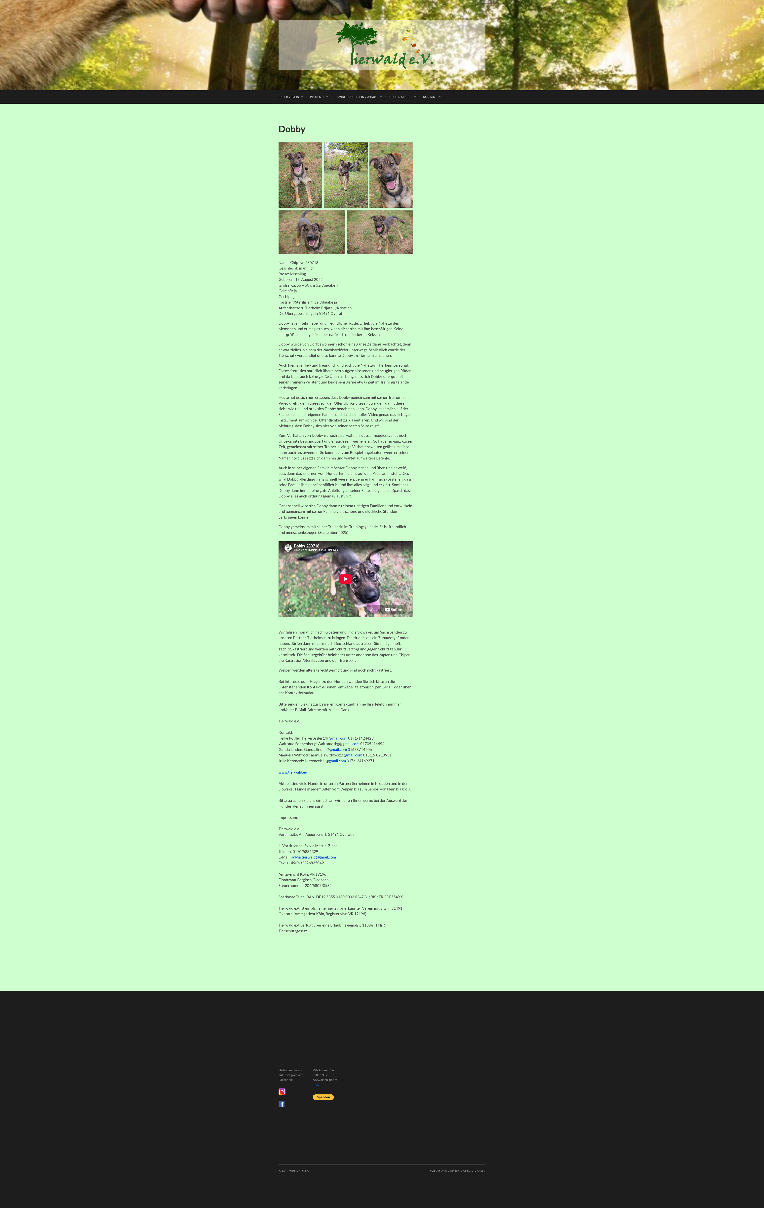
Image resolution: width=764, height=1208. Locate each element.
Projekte (317, 96)
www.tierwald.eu (293, 772)
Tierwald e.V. (299, 1171)
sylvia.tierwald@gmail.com (313, 857)
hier (315, 1084)
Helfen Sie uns (400, 96)
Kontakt (430, 96)
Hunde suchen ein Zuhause (357, 96)
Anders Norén (459, 1171)
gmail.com (338, 738)
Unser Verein (289, 96)
